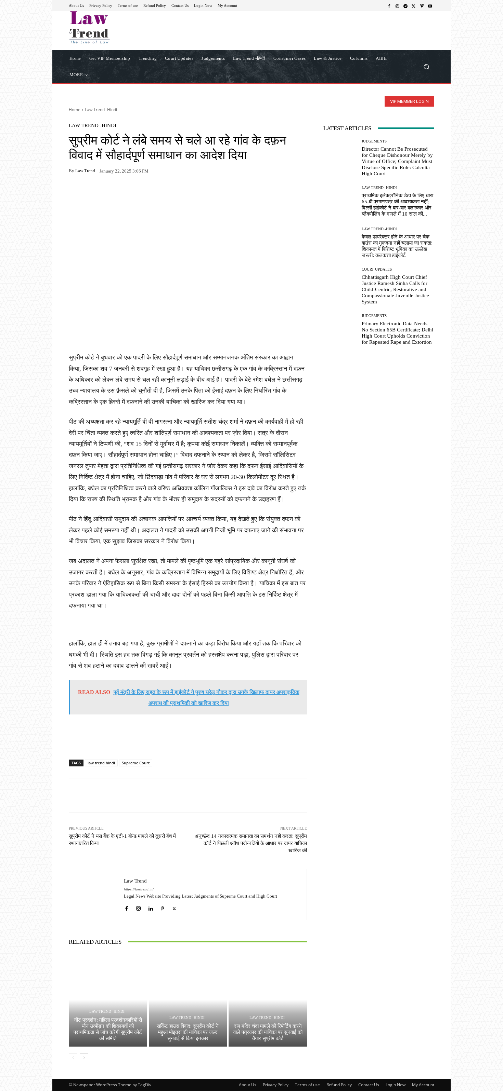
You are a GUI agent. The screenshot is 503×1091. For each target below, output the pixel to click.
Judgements (374, 141)
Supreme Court (136, 762)
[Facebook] (389, 6)
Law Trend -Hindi (101, 109)
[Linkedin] (150, 907)
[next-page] (84, 1057)
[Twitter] (414, 6)
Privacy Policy (275, 1085)
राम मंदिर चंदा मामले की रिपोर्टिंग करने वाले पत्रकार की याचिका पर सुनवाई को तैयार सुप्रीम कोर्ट (267, 1032)
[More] (154, 192)
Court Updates (377, 269)
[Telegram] (405, 6)
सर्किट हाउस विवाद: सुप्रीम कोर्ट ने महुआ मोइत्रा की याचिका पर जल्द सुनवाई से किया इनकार (188, 1032)
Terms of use (307, 1085)
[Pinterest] (138, 192)
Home (74, 109)
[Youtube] (430, 6)
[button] (426, 66)
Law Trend (85, 170)
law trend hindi (101, 762)
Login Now (395, 1085)
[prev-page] (73, 1057)
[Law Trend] (96, 894)
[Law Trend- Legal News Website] (118, 27)
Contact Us (368, 1085)
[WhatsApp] (91, 192)
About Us (247, 1085)
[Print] (123, 192)
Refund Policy (339, 1085)
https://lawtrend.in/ (139, 889)
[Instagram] (397, 6)
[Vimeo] (422, 6)
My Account (423, 1085)
